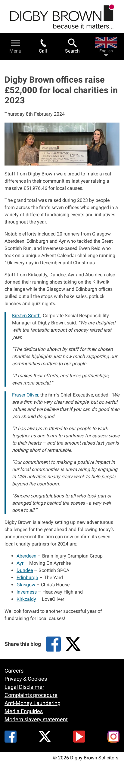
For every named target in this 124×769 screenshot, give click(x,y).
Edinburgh (27, 577)
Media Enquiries (24, 711)
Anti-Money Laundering (32, 703)
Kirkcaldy (26, 599)
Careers (14, 670)
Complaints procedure (31, 695)
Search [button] (72, 51)
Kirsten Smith (26, 315)
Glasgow (26, 585)
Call (43, 51)
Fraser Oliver (25, 395)
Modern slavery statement (36, 719)
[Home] (62, 17)
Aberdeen (26, 556)
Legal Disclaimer (24, 687)
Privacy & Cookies (26, 679)
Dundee (25, 570)
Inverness (27, 592)
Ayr (20, 563)
